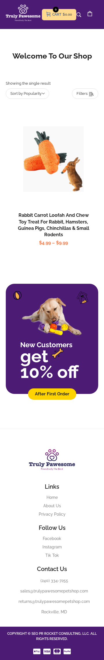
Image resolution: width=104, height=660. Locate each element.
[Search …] (78, 14)
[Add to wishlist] (59, 172)
